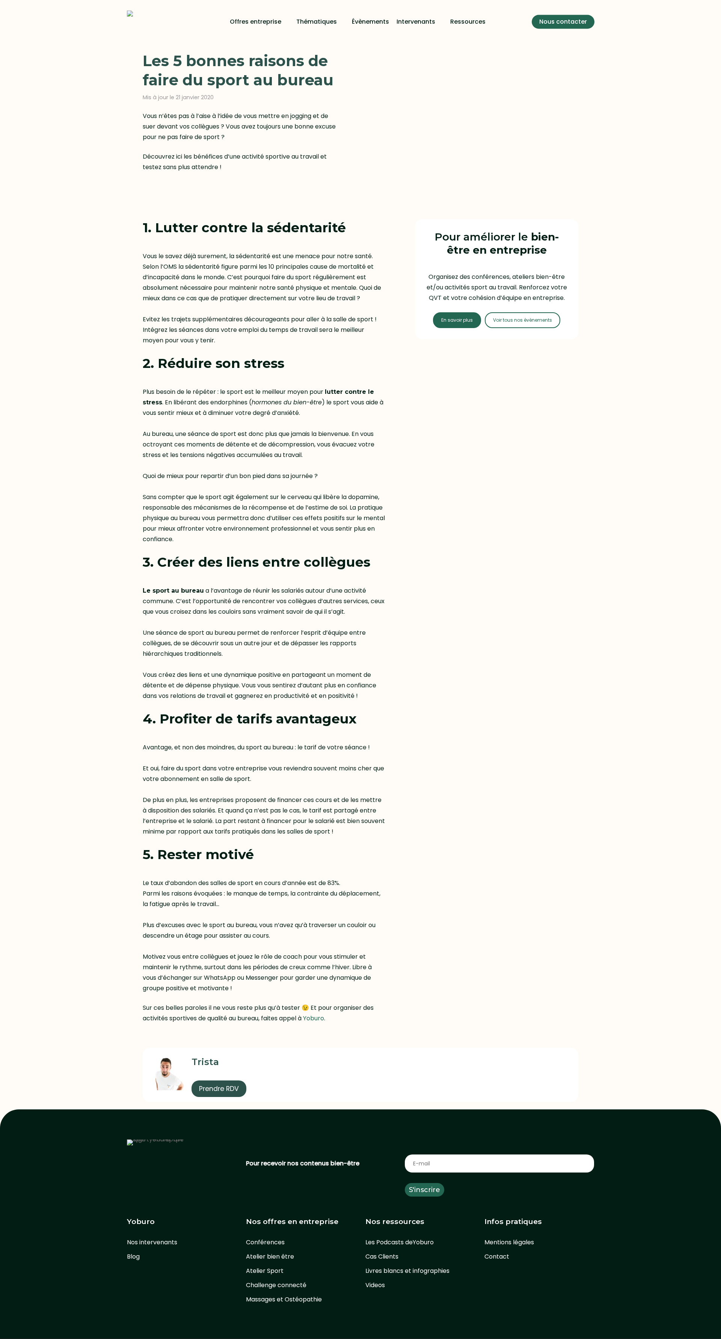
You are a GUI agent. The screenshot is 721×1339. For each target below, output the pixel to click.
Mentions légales (509, 1242)
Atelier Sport (265, 1270)
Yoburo (313, 1018)
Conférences (265, 1242)
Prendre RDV (219, 1088)
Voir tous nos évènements (522, 320)
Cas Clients (381, 1256)
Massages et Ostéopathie (284, 1299)
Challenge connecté (276, 1285)
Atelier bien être (270, 1256)
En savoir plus (457, 320)
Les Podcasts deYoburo (399, 1242)
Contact (496, 1256)
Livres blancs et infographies (407, 1270)
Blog (133, 1256)
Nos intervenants (152, 1242)
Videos (375, 1285)
